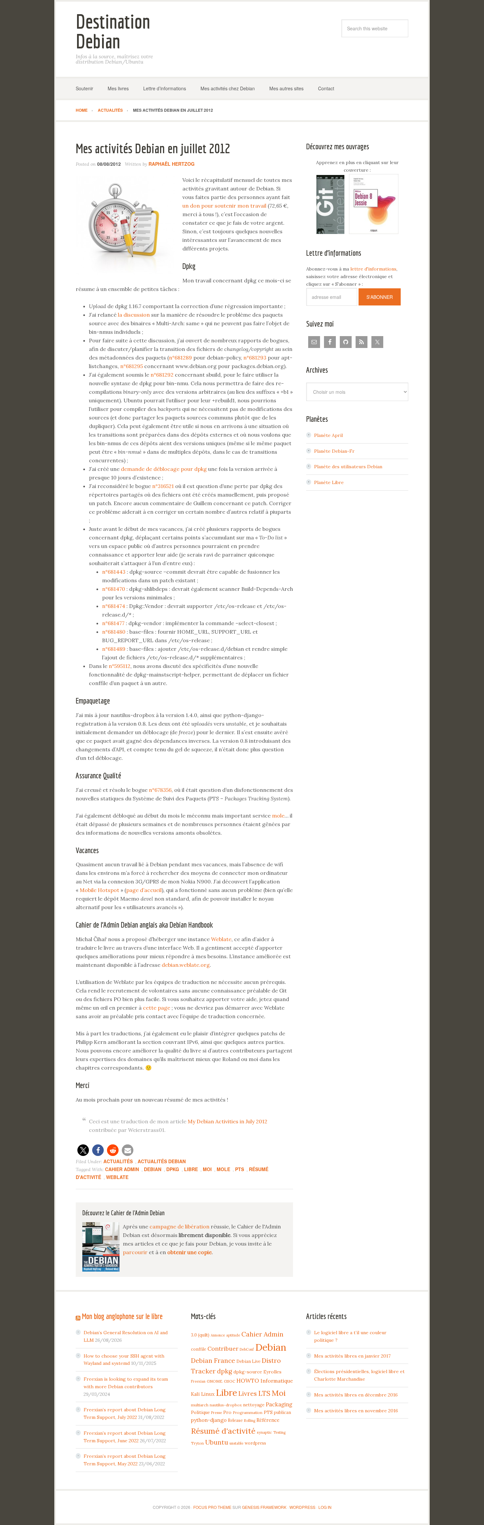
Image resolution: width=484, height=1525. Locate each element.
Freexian (198, 1381)
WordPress (302, 1507)
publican (282, 1412)
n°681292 (162, 374)
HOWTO (247, 1380)
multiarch (199, 1404)
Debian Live (248, 1361)
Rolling (249, 1420)
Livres (247, 1393)
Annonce (218, 1335)
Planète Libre (329, 482)
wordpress (255, 1443)
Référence (268, 1420)
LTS (264, 1393)
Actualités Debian (162, 1161)
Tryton (197, 1443)
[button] (83, 1150)
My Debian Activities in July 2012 (227, 1121)
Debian (152, 1169)
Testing (279, 1432)
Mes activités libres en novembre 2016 (356, 1411)
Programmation (247, 1412)
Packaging (279, 1404)
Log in (325, 1507)
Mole (223, 1169)
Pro (227, 1412)
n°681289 (180, 357)
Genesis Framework (264, 1507)
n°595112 (119, 666)
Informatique (276, 1380)
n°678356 (160, 790)
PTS (239, 1169)
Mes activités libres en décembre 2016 (356, 1395)
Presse (216, 1412)
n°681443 (113, 571)
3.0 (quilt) (200, 1335)
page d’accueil (144, 890)
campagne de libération (179, 1226)
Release (235, 1420)
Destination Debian (113, 31)
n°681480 (113, 631)
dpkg (172, 1169)
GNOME (215, 1381)
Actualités (118, 1161)
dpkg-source (247, 1372)
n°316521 (163, 486)
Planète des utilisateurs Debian (348, 467)
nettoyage (253, 1405)
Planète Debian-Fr (334, 451)
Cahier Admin (122, 1169)
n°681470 (113, 589)
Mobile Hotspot (99, 890)
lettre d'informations (373, 269)
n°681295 (131, 366)
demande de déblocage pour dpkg (164, 469)
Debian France (213, 1361)
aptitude (233, 1335)
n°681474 (113, 606)
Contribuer (222, 1348)
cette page (156, 1007)
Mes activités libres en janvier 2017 (352, 1356)
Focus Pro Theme (212, 1507)
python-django (209, 1420)
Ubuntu (216, 1442)
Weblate (221, 939)
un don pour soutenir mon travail (224, 205)
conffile (198, 1349)
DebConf (247, 1349)
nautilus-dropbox (226, 1404)
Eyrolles (272, 1372)
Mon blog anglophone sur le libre (122, 1316)
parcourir (135, 1252)
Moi (207, 1169)
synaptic (264, 1432)
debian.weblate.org (186, 965)
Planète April (328, 435)
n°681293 (254, 357)
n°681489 (113, 649)
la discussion (134, 314)
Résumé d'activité (223, 1431)
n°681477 (113, 623)
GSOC (229, 1381)
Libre (191, 1169)
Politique (200, 1412)
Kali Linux (203, 1394)
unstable (236, 1443)
